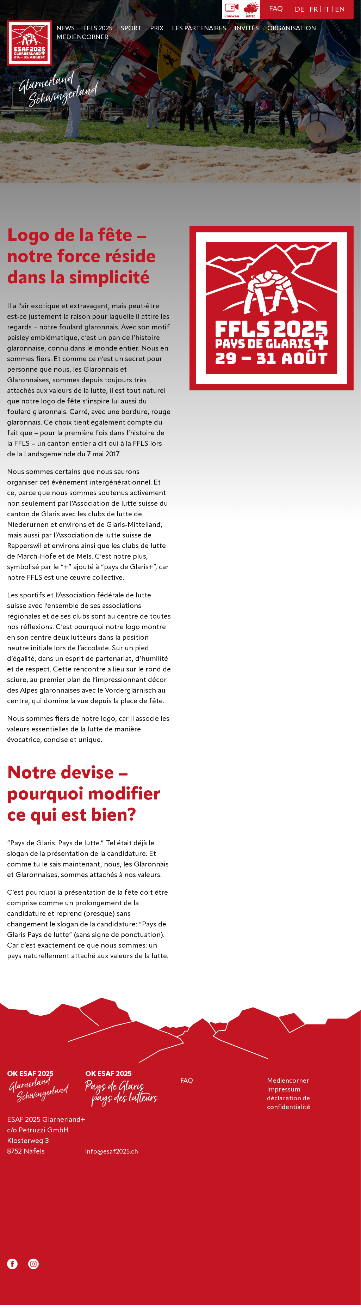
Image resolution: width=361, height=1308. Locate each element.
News (65, 28)
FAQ (276, 9)
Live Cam (231, 9)
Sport (131, 28)
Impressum (283, 1090)
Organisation (291, 28)
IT (326, 9)
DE (299, 9)
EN (340, 9)
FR (314, 9)
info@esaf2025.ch (111, 1152)
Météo (250, 9)
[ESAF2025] (29, 43)
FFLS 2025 (97, 28)
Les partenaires (199, 28)
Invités (247, 28)
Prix (156, 28)
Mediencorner (82, 37)
